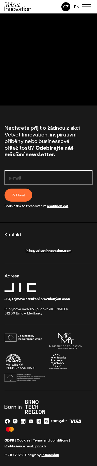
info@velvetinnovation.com (48, 250)
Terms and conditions (50, 440)
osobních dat (57, 206)
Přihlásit (18, 195)
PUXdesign (50, 455)
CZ (66, 6)
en (77, 6)
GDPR (10, 440)
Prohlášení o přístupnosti (25, 446)
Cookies (24, 440)
